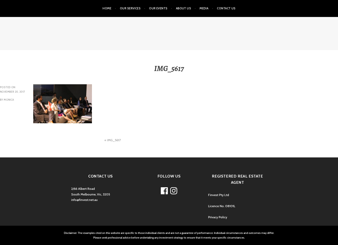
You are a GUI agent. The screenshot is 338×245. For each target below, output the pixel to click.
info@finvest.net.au (84, 200)
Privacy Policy (217, 217)
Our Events (158, 8)
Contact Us (226, 8)
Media (204, 8)
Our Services (130, 8)
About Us (183, 8)
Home (106, 8)
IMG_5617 (114, 140)
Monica (9, 99)
